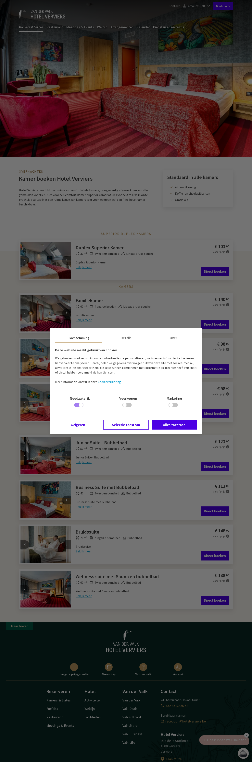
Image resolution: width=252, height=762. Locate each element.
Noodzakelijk (80, 398)
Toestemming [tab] (78, 338)
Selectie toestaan (126, 424)
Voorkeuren (128, 398)
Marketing (174, 398)
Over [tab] (173, 338)
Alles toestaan (174, 424)
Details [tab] (126, 338)
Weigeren (77, 424)
